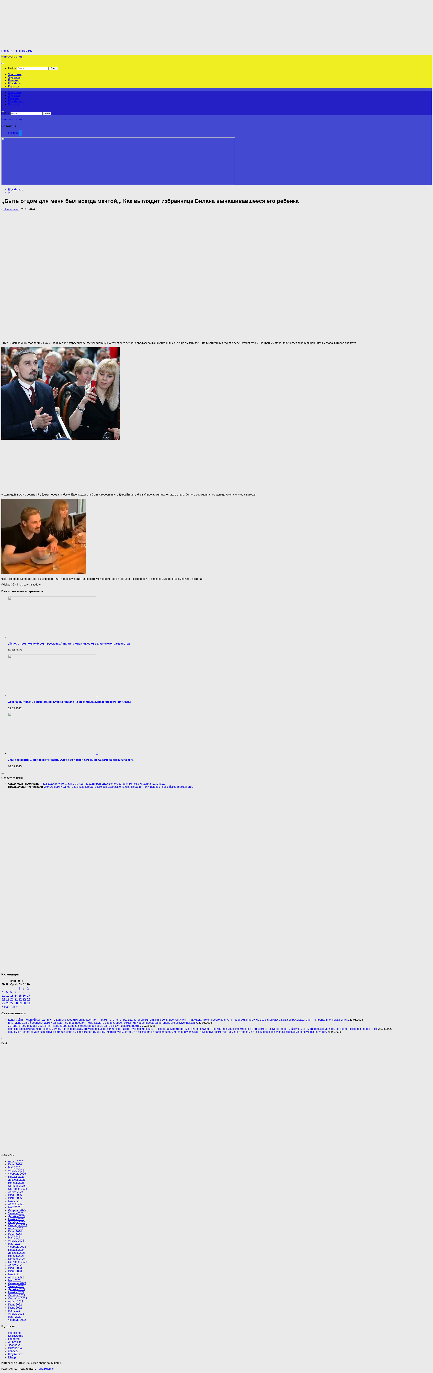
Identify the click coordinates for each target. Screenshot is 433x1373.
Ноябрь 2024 (16, 1219)
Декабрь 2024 (16, 1216)
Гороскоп (14, 86)
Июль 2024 (15, 1231)
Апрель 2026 (16, 1170)
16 (24, 995)
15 (20, 995)
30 (24, 1003)
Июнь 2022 (15, 1307)
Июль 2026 (15, 1164)
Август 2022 (15, 1301)
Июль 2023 (15, 1268)
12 (7, 995)
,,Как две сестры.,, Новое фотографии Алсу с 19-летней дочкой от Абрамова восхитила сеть (71, 759)
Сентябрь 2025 (17, 1188)
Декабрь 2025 (16, 1179)
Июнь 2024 (15, 1234)
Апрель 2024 (16, 1240)
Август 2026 (15, 1161)
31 (28, 1003)
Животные (14, 74)
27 (11, 1003)
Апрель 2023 (16, 1277)
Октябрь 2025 (16, 1185)
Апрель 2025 (16, 1204)
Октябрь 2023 (16, 1258)
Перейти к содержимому (16, 50)
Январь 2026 (16, 1176)
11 (3, 995)
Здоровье (14, 77)
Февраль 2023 (17, 1283)
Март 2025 (14, 1207)
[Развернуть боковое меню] (2, 773)
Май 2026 (14, 1167)
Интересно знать (11, 56)
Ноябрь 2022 (16, 1292)
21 (16, 999)
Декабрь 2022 (16, 1289)
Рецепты (13, 80)
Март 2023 (14, 1280)
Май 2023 (14, 1274)
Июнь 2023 (15, 1271)
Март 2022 (14, 1316)
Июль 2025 (15, 1195)
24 (28, 999)
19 (7, 999)
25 (3, 1003)
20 (11, 999)
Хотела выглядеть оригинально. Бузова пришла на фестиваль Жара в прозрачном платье (69, 701)
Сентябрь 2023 (17, 1262)
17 (28, 995)
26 (7, 1003)
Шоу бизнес (15, 83)
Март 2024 (14, 1243)
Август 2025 (15, 1191)
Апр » (14, 1006)
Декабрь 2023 (16, 1252)
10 (28, 992)
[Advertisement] (29, 25)
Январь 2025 (16, 1213)
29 (20, 1003)
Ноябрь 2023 (16, 1255)
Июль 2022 (15, 1304)
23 (24, 999)
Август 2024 (15, 1228)
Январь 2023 (16, 1286)
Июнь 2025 (15, 1198)
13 (11, 995)
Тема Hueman (45, 1368)
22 (20, 999)
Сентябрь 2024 (17, 1225)
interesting (14, 1332)
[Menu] (2, 63)
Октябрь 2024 (16, 1222)
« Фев (5, 1006)
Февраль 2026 (17, 1173)
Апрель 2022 (16, 1313)
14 (16, 995)
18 (3, 999)
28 (16, 1003)
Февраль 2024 (17, 1246)
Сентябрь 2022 (17, 1298)
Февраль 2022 (17, 1319)
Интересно (15, 1348)
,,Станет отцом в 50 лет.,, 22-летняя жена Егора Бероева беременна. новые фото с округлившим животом (74, 1025)
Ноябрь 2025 (16, 1182)
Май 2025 (14, 1201)
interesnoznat (11, 209)
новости (13, 1351)
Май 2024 (14, 1237)
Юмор (12, 1357)
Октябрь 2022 (16, 1295)
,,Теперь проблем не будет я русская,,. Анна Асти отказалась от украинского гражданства (69, 643)
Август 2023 (15, 1265)
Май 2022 (14, 1310)
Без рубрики (16, 1335)
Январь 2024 (16, 1249)
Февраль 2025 (17, 1210)
